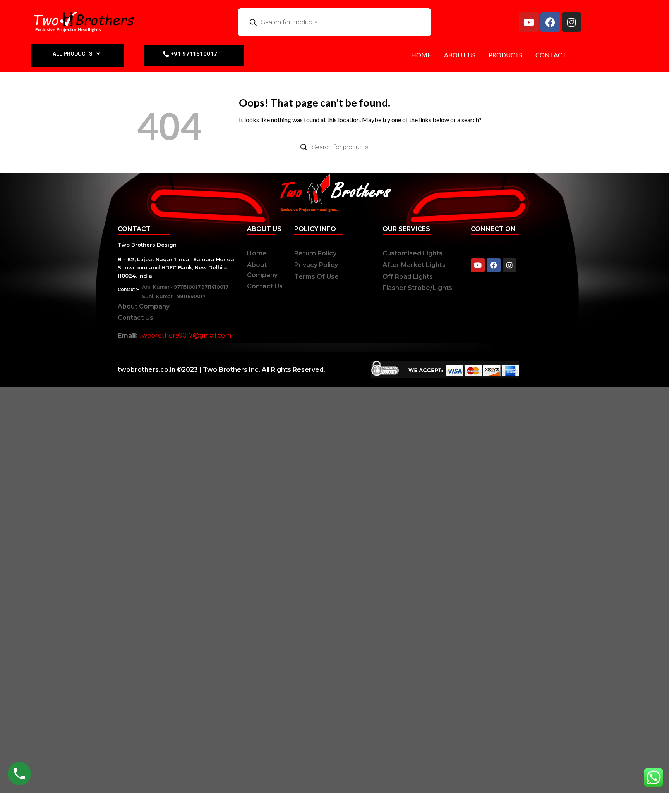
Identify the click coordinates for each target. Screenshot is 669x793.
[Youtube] (529, 22)
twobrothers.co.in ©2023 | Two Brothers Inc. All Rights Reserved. (221, 369)
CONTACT (550, 55)
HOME (421, 55)
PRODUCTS (505, 55)
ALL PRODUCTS (73, 54)
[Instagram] (571, 22)
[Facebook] (550, 22)
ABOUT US (459, 55)
